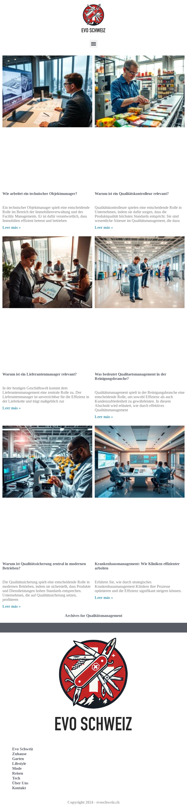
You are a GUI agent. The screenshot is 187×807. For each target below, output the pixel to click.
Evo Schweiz (22, 749)
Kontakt (19, 788)
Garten (18, 759)
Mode (17, 768)
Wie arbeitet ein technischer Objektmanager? (39, 194)
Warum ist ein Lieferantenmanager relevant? (39, 374)
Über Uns (20, 783)
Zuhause (19, 754)
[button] (94, 44)
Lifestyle (19, 763)
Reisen (17, 773)
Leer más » (11, 227)
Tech (16, 778)
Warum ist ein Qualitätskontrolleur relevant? (132, 194)
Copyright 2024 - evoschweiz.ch (93, 802)
